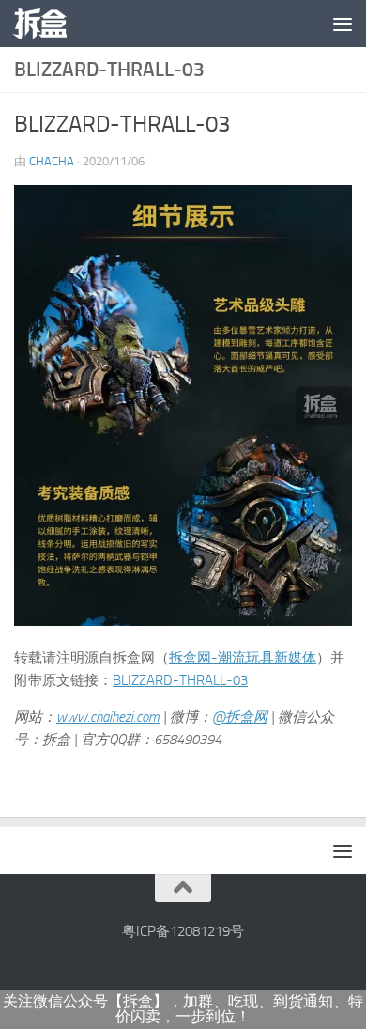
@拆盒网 (239, 717)
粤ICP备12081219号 (183, 931)
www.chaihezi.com (108, 717)
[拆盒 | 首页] (48, 23)
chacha (51, 161)
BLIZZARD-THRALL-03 (180, 680)
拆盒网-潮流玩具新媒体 (242, 657)
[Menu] (342, 23)
